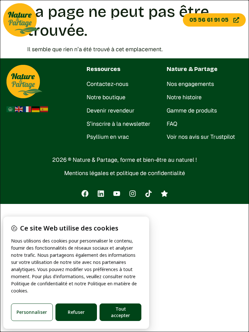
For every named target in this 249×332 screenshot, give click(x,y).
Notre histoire (184, 97)
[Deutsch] (36, 109)
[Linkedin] (101, 193)
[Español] (44, 109)
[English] (19, 109)
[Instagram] (132, 193)
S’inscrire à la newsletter (118, 123)
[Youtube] (117, 193)
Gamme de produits (192, 110)
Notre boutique (106, 97)
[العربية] (10, 109)
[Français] (27, 109)
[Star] (164, 193)
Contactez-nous (107, 84)
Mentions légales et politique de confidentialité (124, 173)
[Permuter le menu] (111, 20)
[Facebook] (85, 193)
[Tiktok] (148, 193)
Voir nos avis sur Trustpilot (201, 136)
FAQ (172, 123)
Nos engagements (190, 84)
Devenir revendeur (111, 110)
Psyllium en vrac (108, 136)
